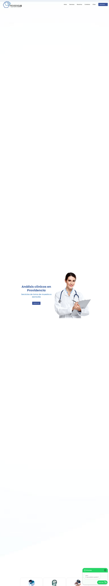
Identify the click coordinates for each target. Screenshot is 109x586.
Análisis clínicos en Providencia (36, 288)
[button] (105, 570)
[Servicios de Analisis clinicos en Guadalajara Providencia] (12, 4)
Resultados (102, 4)
